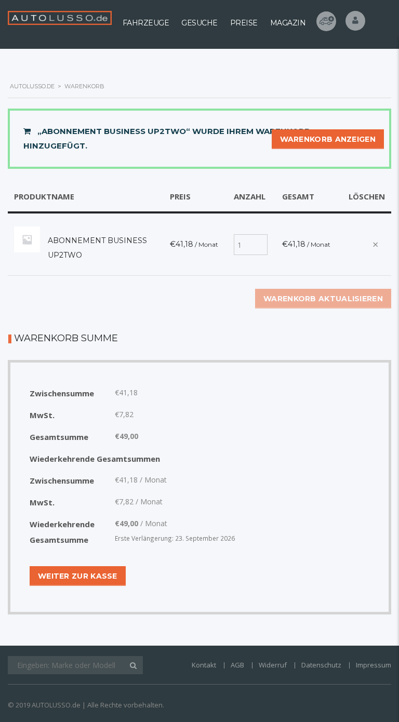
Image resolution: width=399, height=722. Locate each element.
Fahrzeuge (146, 23)
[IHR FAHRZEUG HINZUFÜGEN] (326, 21)
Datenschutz (321, 665)
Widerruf (273, 665)
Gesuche (199, 23)
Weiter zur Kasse (77, 576)
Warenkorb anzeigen (328, 139)
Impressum (373, 665)
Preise (244, 23)
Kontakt (204, 665)
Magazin (288, 23)
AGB (237, 665)
